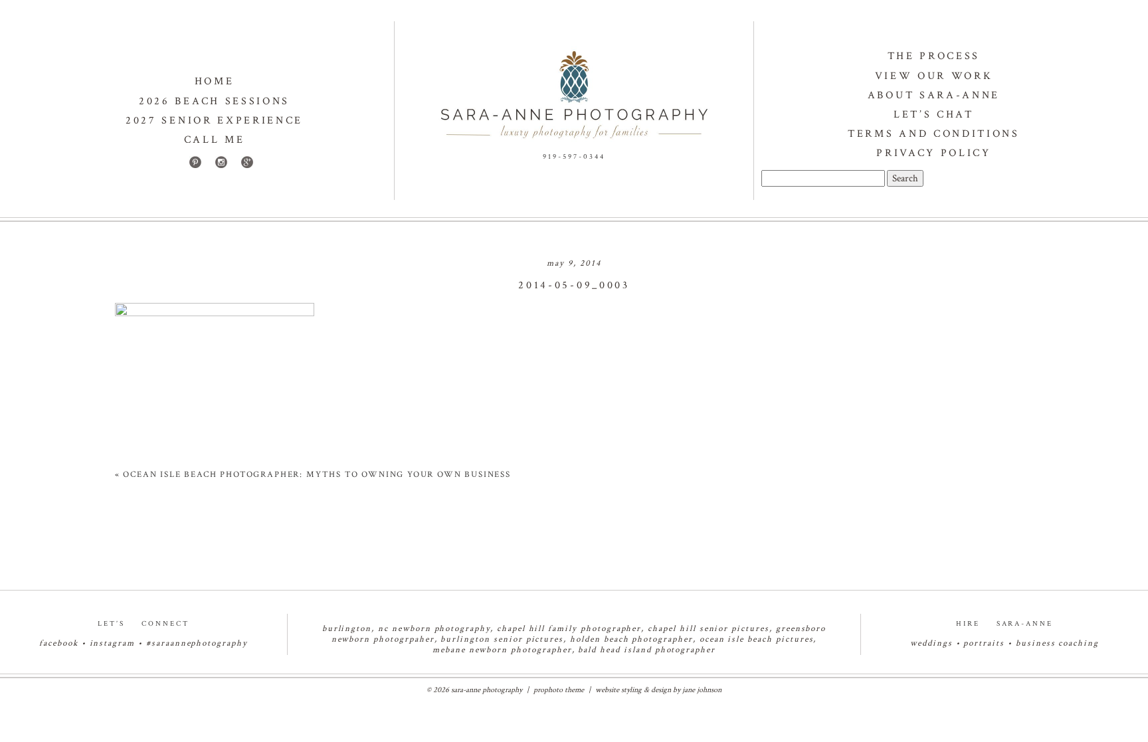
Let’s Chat (934, 115)
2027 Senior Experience (214, 121)
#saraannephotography (197, 643)
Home (215, 81)
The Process (934, 56)
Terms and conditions (934, 134)
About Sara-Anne (934, 95)
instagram (113, 643)
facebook (58, 643)
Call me (214, 140)
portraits (983, 643)
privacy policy (933, 153)
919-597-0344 (574, 156)
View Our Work (934, 76)
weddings (931, 643)
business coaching (1057, 643)
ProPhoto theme (558, 690)
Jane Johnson (701, 690)
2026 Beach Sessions (214, 101)
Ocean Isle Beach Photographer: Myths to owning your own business (316, 474)
